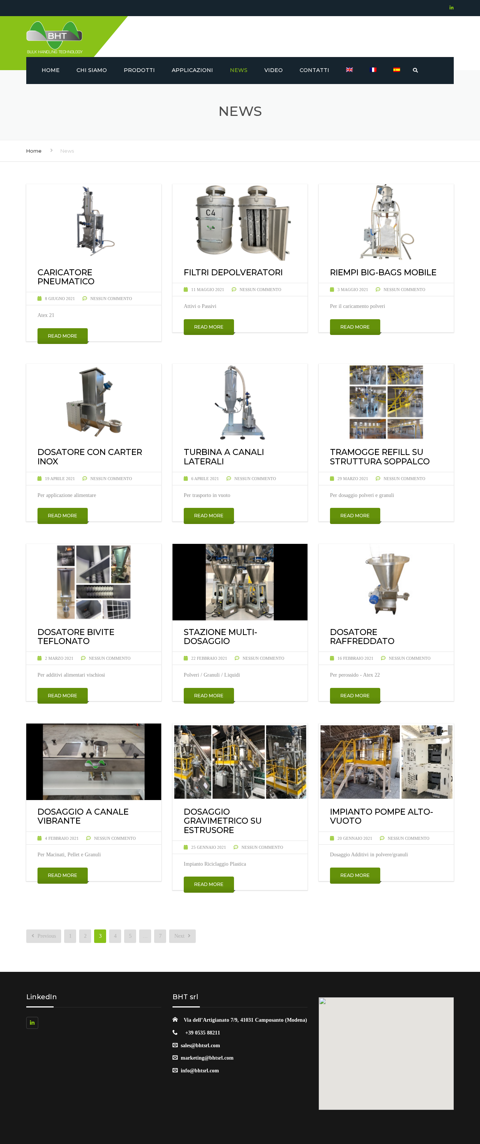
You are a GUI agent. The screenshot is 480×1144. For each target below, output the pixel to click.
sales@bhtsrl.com (200, 1045)
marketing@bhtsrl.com (207, 1058)
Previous (46, 936)
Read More (62, 336)
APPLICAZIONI (192, 70)
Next (180, 936)
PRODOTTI (139, 70)
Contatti (314, 70)
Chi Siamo (91, 70)
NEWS (239, 70)
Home (51, 70)
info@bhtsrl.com (200, 1070)
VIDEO (273, 70)
